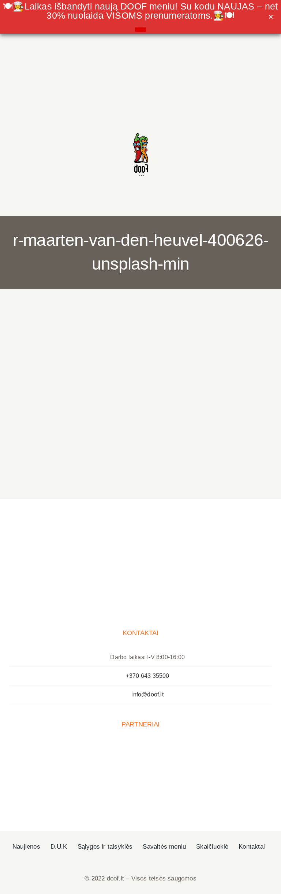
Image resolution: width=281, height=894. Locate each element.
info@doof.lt (147, 694)
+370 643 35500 (147, 676)
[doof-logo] (140, 130)
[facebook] (61, 133)
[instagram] (76, 133)
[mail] (92, 133)
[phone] (107, 133)
